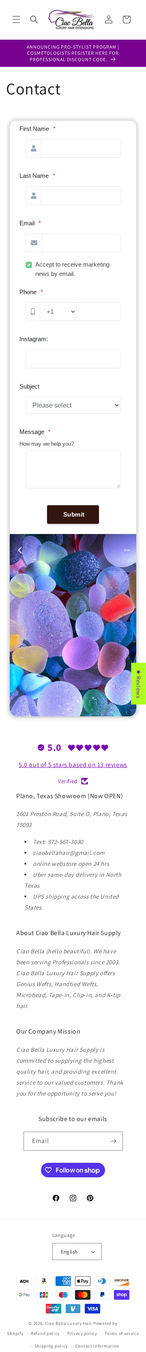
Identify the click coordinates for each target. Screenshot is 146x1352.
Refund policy (45, 1333)
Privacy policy (82, 1333)
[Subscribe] (113, 1141)
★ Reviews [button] (138, 683)
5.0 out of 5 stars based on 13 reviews (73, 764)
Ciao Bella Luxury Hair (68, 1323)
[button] (16, 19)
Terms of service (122, 1333)
